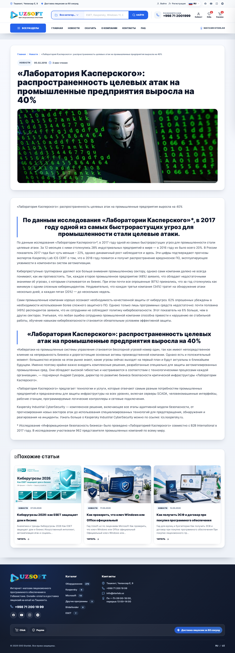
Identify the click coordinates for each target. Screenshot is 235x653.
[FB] (205, 3)
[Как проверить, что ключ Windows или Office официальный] (117, 484)
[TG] (222, 3)
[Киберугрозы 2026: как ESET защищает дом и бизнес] (47, 484)
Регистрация (179, 3)
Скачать (90, 28)
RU (216, 645)
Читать (21, 539)
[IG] (216, 3)
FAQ (143, 28)
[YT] (211, 3)
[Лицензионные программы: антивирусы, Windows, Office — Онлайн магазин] (29, 15)
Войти (163, 3)
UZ (223, 645)
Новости (73, 28)
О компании (109, 28)
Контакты (129, 28)
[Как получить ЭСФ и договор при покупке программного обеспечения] (187, 484)
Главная (57, 28)
